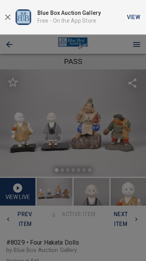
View (134, 17)
